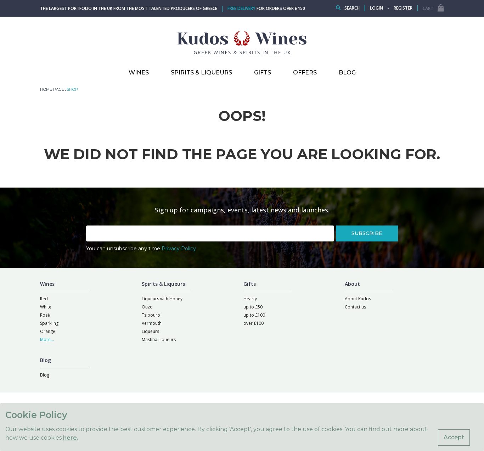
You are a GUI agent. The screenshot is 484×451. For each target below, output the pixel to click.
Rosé (45, 315)
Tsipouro (151, 315)
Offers (305, 72)
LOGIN (376, 8)
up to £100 (254, 315)
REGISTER (403, 8)
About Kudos (358, 299)
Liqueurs (150, 331)
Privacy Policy (179, 248)
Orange (47, 331)
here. (70, 437)
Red (44, 299)
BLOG (347, 72)
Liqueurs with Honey (162, 299)
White (45, 307)
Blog (44, 375)
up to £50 (253, 307)
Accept (454, 437)
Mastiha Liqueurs (159, 339)
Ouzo (147, 307)
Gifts (262, 72)
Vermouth (152, 323)
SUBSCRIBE (366, 233)
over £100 (253, 323)
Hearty (250, 299)
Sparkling (49, 323)
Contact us (355, 307)
